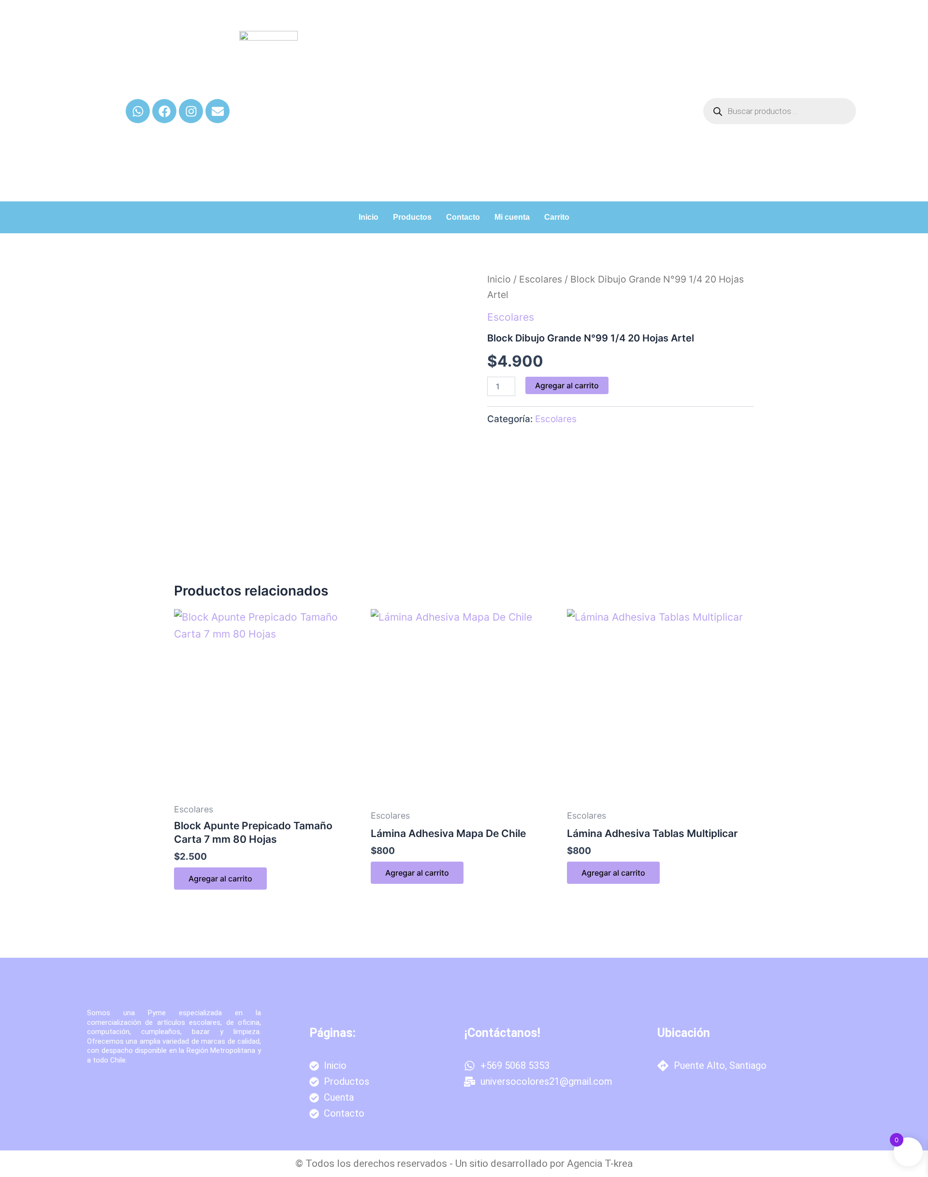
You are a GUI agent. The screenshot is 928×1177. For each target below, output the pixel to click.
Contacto (463, 217)
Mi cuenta (512, 217)
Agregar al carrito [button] (220, 878)
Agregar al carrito (567, 385)
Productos (412, 217)
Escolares (540, 279)
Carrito (556, 217)
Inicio (368, 217)
